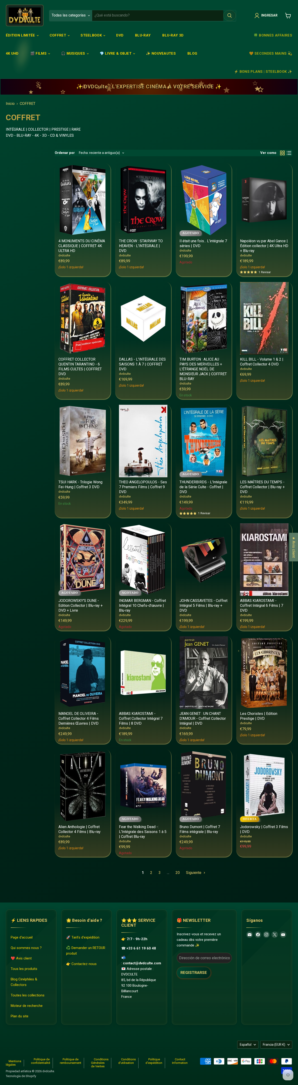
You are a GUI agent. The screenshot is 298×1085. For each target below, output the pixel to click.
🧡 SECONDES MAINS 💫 (270, 53)
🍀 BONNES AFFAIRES (273, 35)
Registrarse (193, 972)
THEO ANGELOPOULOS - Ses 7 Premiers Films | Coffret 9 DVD (143, 487)
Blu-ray (143, 35)
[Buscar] (229, 15)
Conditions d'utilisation (127, 1061)
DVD (119, 35)
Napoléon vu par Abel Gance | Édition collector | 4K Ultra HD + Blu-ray (264, 246)
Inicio (10, 104)
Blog (192, 53)
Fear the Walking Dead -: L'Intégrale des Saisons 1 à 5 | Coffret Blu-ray (142, 832)
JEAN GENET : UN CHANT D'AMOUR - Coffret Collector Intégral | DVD (202, 718)
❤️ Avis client (21, 958)
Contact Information (180, 1061)
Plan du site (19, 1016)
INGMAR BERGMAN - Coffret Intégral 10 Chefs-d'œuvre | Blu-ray (142, 605)
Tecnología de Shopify (21, 1076)
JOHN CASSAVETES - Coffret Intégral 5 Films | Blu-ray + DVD (203, 605)
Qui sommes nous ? (26, 948)
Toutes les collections (27, 995)
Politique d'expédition (154, 1061)
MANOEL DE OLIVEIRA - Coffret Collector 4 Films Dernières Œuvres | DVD (78, 718)
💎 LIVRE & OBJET (116, 53)
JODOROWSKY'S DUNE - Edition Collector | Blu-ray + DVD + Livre (80, 605)
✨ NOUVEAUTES (161, 53)
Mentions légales (13, 1062)
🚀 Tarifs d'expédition (82, 937)
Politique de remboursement (70, 1061)
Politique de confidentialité (40, 1061)
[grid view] (282, 153)
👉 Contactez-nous (81, 964)
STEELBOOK (92, 35)
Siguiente (194, 872)
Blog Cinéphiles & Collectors (24, 982)
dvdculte (64, 255)
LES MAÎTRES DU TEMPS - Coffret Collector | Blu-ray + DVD (262, 487)
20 (178, 872)
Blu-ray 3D (172, 35)
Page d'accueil (22, 937)
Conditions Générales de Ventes (99, 1063)
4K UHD (12, 53)
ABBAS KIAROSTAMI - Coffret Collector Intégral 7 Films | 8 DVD (141, 718)
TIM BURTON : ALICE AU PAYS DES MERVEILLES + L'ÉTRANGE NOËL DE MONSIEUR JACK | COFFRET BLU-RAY (203, 369)
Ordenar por (65, 153)
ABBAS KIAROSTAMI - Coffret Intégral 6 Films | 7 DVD (261, 605)
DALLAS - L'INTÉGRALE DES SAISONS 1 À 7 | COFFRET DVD (142, 364)
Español (245, 1044)
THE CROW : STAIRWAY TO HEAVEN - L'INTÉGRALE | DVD (141, 246)
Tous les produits (24, 969)
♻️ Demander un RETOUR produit (85, 951)
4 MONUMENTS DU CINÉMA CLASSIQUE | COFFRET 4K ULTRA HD (81, 246)
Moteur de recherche (27, 1006)
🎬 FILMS (38, 53)
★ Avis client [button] (293, 546)
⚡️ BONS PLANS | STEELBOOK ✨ (263, 72)
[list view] (289, 153)
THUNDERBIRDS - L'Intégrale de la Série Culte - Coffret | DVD (203, 487)
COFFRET (58, 35)
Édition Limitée (21, 35)
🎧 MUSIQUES (73, 53)
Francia (274, 1044)
